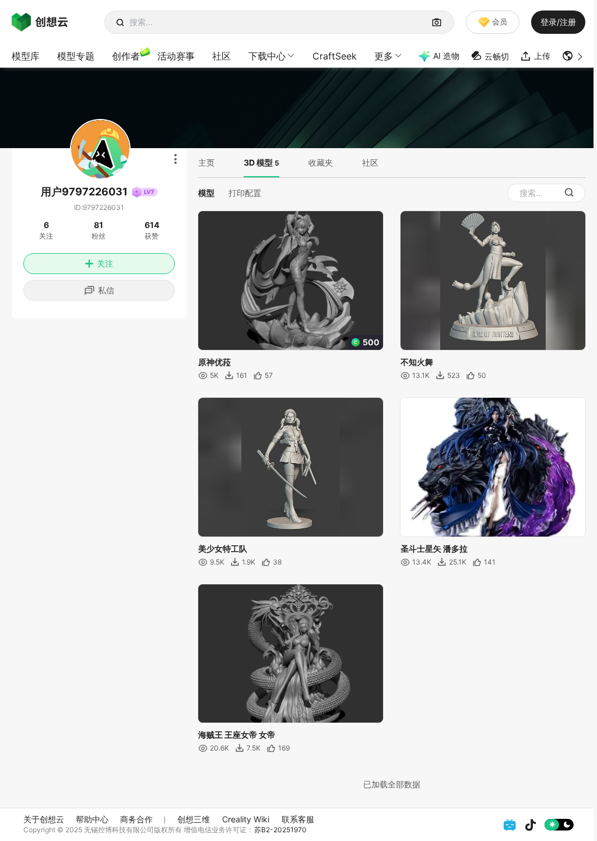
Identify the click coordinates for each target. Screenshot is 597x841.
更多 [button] (383, 56)
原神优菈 (214, 362)
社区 (221, 56)
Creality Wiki (245, 819)
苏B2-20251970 (280, 829)
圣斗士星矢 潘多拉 (434, 548)
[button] (573, 56)
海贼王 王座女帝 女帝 (236, 735)
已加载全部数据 (391, 784)
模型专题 (75, 56)
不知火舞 (417, 362)
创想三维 (193, 819)
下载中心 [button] (267, 56)
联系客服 (298, 819)
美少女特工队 (222, 548)
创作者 (126, 56)
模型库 (26, 56)
